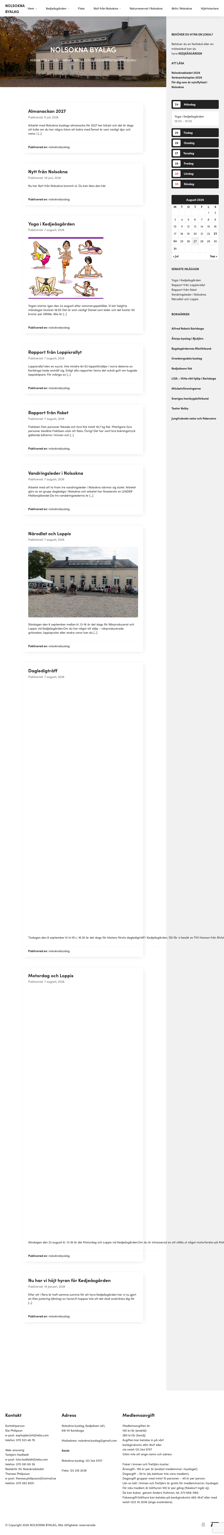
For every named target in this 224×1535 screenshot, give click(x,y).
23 (215, 233)
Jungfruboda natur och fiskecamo (194, 418)
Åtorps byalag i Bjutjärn (187, 338)
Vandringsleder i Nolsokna (189, 294)
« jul (176, 256)
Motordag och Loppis (50, 975)
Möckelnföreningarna (186, 388)
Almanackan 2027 (47, 111)
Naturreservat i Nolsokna (146, 8)
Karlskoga (197, 328)
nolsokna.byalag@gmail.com (97, 1440)
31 (175, 248)
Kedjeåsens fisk (182, 368)
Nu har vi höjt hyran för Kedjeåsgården (69, 1280)
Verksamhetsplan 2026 (187, 77)
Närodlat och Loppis (185, 299)
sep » (213, 256)
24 (175, 241)
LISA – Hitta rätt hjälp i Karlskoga (194, 378)
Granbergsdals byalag (187, 358)
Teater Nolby (180, 408)
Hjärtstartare (210, 8)
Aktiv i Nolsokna (182, 8)
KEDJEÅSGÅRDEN (190, 53)
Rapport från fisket (184, 290)
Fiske (81, 8)
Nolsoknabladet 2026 (186, 73)
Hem (31, 8)
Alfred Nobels (181, 328)
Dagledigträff (42, 670)
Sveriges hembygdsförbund (190, 398)
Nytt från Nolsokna (106, 8)
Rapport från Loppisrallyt (188, 285)
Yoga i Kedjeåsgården (189, 116)
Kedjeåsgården (56, 8)
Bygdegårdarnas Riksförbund (191, 348)
